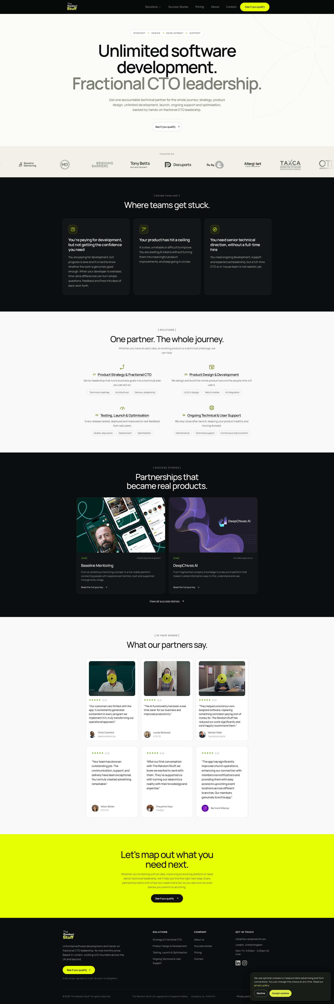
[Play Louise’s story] (167, 678)
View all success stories (165, 601)
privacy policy (261, 985)
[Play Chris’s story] (112, 678)
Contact (231, 7)
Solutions (151, 7)
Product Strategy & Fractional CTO (125, 374)
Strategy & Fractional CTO (167, 939)
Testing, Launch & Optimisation (124, 415)
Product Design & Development (214, 374)
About (215, 7)
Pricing (199, 7)
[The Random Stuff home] (72, 6)
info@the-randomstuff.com (251, 939)
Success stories (203, 946)
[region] (167, 700)
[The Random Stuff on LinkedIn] (238, 962)
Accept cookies (280, 993)
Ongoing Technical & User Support (214, 415)
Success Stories (178, 7)
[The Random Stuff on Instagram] (244, 962)
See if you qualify (255, 7)
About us (199, 939)
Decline (261, 993)
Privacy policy (244, 996)
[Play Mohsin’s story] (222, 678)
